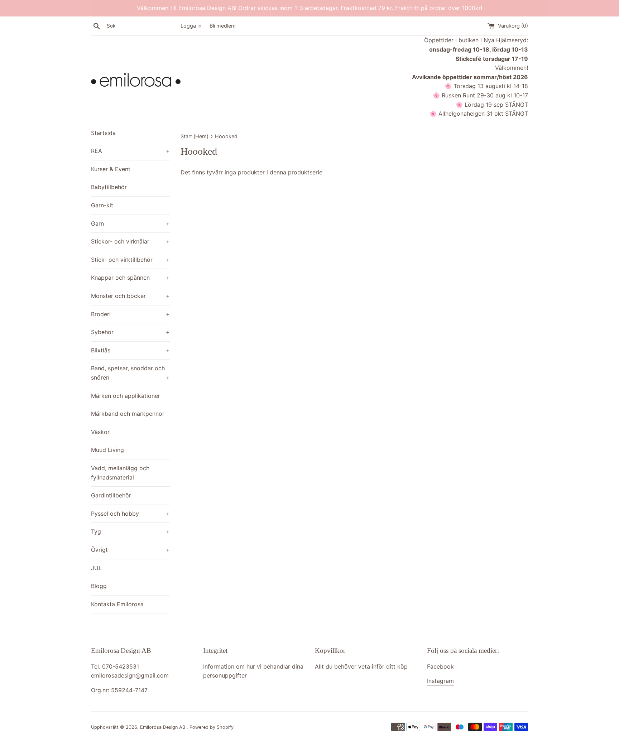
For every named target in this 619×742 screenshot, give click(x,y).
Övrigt (130, 549)
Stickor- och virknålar (130, 241)
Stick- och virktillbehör (130, 259)
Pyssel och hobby (130, 513)
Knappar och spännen (130, 277)
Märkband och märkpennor (127, 413)
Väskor (100, 431)
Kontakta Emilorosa (117, 604)
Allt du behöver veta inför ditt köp (361, 666)
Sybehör (130, 332)
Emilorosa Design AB (163, 727)
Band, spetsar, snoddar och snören (130, 373)
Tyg (130, 531)
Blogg (99, 585)
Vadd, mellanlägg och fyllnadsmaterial (120, 472)
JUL (96, 568)
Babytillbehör (109, 187)
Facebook (440, 666)
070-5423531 (120, 666)
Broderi (130, 314)
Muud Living (107, 449)
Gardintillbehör (111, 495)
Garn (130, 223)
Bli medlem (223, 26)
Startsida (103, 132)
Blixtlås (130, 350)
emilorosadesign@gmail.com (130, 675)
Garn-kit (102, 205)
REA (130, 150)
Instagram (440, 680)
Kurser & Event (110, 169)
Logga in (191, 26)
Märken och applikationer (125, 395)
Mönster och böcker (130, 295)
